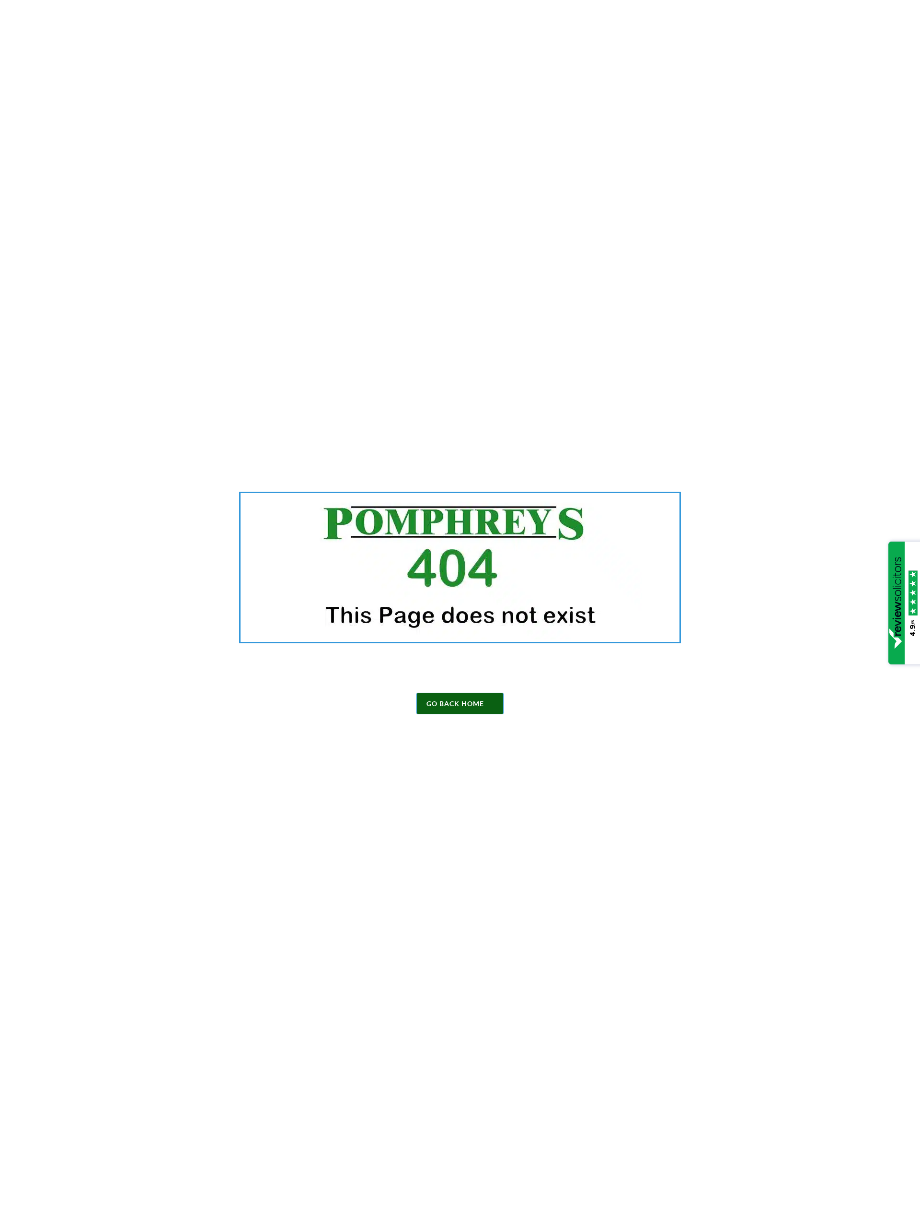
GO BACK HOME (455, 703)
